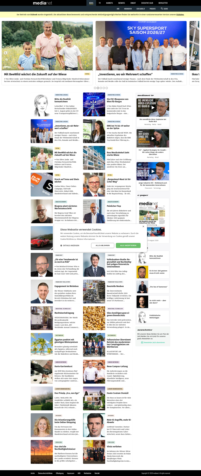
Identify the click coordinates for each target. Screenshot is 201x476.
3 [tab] (101, 88)
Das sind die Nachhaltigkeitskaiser (65, 447)
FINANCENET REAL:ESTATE (63, 282)
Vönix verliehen (114, 446)
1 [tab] (95, 88)
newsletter (144, 330)
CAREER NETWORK (61, 362)
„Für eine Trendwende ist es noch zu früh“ (66, 260)
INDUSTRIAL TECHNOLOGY (63, 308)
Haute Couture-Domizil (117, 393)
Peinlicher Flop (114, 206)
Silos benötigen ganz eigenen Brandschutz (118, 314)
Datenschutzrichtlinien (45, 473)
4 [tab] (104, 88)
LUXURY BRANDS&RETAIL (63, 389)
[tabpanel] (47, 53)
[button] (69, 245)
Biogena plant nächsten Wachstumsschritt (66, 207)
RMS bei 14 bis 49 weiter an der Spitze (118, 127)
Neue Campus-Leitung (117, 366)
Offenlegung (60, 473)
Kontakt (97, 473)
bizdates (180, 14)
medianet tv (145, 95)
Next (195, 53)
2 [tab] (98, 88)
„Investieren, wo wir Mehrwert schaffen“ (125, 74)
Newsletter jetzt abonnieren (153, 342)
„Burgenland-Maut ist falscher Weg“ (119, 180)
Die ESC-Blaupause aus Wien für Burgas (117, 100)
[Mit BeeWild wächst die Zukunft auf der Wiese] (47, 46)
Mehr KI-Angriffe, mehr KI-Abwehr (119, 421)
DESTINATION (59, 335)
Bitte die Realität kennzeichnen (63, 100)
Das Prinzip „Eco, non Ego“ (67, 393)
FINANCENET (59, 255)
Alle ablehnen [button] (103, 245)
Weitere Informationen (86, 239)
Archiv (33, 473)
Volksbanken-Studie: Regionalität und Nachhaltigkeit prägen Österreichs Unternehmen (119, 263)
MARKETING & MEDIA (177, 74)
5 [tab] (107, 88)
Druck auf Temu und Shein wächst (67, 180)
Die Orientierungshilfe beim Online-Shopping (65, 421)
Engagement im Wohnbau (67, 286)
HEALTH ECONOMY (61, 202)
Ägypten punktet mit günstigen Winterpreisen (66, 341)
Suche (164, 8)
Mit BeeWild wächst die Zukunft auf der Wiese (35, 74)
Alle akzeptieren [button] (128, 245)
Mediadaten (128, 8)
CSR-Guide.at (141, 8)
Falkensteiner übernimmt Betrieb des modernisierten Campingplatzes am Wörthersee (119, 343)
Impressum (70, 473)
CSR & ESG (59, 442)
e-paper (142, 195)
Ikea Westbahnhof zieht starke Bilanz (118, 153)
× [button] (143, 226)
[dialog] (100, 238)
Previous (5, 53)
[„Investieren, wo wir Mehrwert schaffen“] (141, 46)
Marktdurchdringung (64, 313)
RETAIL (87, 74)
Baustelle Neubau (115, 286)
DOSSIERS (58, 415)
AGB (79, 473)
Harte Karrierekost (63, 366)
